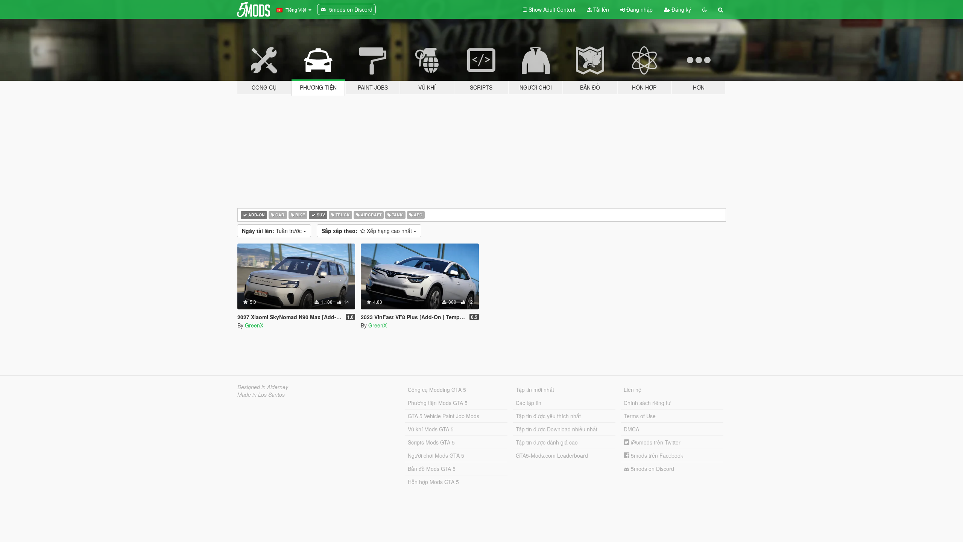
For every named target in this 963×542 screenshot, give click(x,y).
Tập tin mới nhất (535, 389)
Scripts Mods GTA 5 (431, 442)
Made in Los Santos (261, 394)
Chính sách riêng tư (647, 402)
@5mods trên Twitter (654, 442)
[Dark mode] (704, 9)
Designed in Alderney (262, 387)
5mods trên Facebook (656, 455)
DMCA (631, 429)
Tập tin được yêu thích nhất (548, 416)
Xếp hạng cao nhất (367, 230)
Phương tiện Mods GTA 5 (438, 402)
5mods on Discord (651, 468)
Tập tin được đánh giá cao (547, 442)
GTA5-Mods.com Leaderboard (552, 455)
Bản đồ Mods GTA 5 (432, 468)
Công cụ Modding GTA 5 (437, 389)
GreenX (254, 325)
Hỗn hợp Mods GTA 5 (433, 482)
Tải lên (600, 9)
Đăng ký (680, 9)
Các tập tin (528, 402)
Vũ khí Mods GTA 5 (431, 429)
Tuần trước (272, 230)
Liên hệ (632, 389)
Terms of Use (640, 416)
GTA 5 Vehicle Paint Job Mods (443, 416)
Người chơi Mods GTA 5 (436, 455)
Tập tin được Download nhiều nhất (556, 429)
